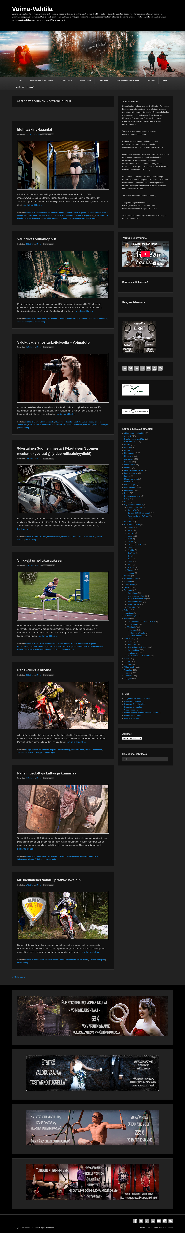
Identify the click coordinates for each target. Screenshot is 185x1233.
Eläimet (37, 422)
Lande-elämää (129, 465)
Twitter (130, 368)
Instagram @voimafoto (133, 707)
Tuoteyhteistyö (130, 616)
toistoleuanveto (78, 218)
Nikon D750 (132, 510)
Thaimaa (130, 573)
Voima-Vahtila (32, 8)
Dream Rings (66, 80)
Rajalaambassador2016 (79, 646)
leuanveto (36, 218)
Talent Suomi (129, 584)
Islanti (129, 539)
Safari (129, 562)
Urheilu (58, 215)
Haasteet (151, 80)
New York (131, 553)
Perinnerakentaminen (132, 496)
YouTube (148, 368)
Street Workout (133, 604)
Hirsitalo (127, 447)
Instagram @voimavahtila (134, 701)
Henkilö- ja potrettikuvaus (76, 422)
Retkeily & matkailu (132, 525)
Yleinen (77, 215)
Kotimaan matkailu (134, 545)
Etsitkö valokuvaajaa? (25, 87)
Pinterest (142, 368)
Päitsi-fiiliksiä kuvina (34, 669)
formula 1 (104, 215)
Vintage (127, 661)
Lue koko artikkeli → (32, 205)
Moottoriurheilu (30, 215)
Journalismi (53, 213)
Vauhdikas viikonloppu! (36, 238)
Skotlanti (130, 567)
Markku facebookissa (132, 716)
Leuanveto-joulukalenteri (133, 470)
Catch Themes (167, 1227)
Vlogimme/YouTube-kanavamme (137, 698)
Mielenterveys (129, 485)
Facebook (124, 368)
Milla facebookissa (131, 718)
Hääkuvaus (59, 422)
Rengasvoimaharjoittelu (136, 599)
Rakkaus (127, 522)
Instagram (154, 368)
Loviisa (127, 476)
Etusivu (19, 80)
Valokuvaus (93, 319)
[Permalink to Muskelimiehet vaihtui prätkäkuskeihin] (63, 941)
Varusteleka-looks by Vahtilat (138, 656)
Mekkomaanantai (131, 479)
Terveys (41, 215)
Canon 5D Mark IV (134, 507)
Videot (99, 537)
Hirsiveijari (128, 450)
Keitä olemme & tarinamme (41, 80)
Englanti (130, 536)
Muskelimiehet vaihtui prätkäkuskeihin (49, 879)
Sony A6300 (132, 519)
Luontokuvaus (132, 653)
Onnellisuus (66, 537)
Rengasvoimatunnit (134, 602)
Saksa (129, 564)
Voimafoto (103, 319)
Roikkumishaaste (131, 579)
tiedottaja (67, 218)
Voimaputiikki (85, 80)
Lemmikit (128, 468)
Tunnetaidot (129, 613)
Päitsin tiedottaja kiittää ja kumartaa (46, 773)
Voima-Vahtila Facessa (133, 710)
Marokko (130, 550)
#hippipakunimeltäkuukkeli (134, 433)
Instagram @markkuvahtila (134, 704)
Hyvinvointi (128, 456)
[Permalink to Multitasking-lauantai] (63, 191)
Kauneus (127, 462)
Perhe (75, 537)
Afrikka (130, 527)
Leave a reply (47, 134)
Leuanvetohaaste (94, 213)
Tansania (130, 570)
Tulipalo (127, 610)
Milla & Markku (40, 537)
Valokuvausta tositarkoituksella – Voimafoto (53, 342)
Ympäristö (29, 752)
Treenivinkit (103, 80)
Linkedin (136, 368)
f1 (98, 215)
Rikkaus (127, 576)
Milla (37, 134)
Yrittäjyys (86, 215)
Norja (129, 556)
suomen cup (57, 218)
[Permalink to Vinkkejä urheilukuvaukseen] (63, 622)
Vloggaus (128, 664)
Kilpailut (82, 213)
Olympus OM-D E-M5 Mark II (56, 646)
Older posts (18, 977)
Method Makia (129, 482)
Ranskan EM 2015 (137, 633)
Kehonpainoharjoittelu (68, 213)
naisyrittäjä (46, 218)
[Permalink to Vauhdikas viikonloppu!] (63, 300)
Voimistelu (87, 425)
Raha (126, 502)
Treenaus (49, 215)
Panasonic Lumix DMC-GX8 (138, 516)
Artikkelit (29, 213)
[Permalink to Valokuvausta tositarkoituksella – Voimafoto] (63, 404)
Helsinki (127, 445)
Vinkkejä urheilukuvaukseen (40, 560)
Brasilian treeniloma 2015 (134, 439)
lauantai (28, 218)
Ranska (130, 559)
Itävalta (130, 542)
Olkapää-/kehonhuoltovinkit (127, 80)
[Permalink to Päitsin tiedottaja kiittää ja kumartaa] (63, 835)
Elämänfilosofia (40, 213)
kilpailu (20, 218)
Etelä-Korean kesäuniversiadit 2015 (48, 644)
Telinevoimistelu (96, 646)
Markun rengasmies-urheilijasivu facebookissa (142, 713)
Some (164, 80)
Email (160, 368)
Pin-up (126, 499)
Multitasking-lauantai (34, 129)
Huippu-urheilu (40, 319)
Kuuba (129, 547)
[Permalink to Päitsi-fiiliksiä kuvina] (63, 731)
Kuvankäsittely (34, 425)
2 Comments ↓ (49, 565)
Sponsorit (128, 582)
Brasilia (130, 533)
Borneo (130, 530)
